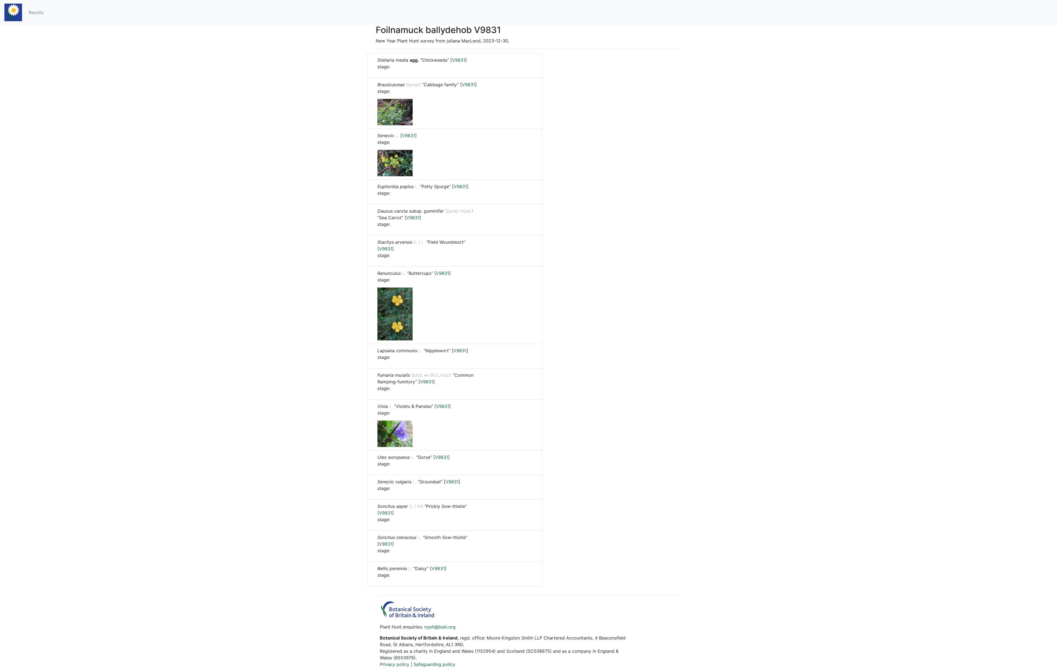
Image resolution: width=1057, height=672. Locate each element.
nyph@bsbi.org (440, 627)
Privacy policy (394, 664)
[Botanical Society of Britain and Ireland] (410, 616)
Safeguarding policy (434, 664)
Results (36, 12)
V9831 (458, 60)
